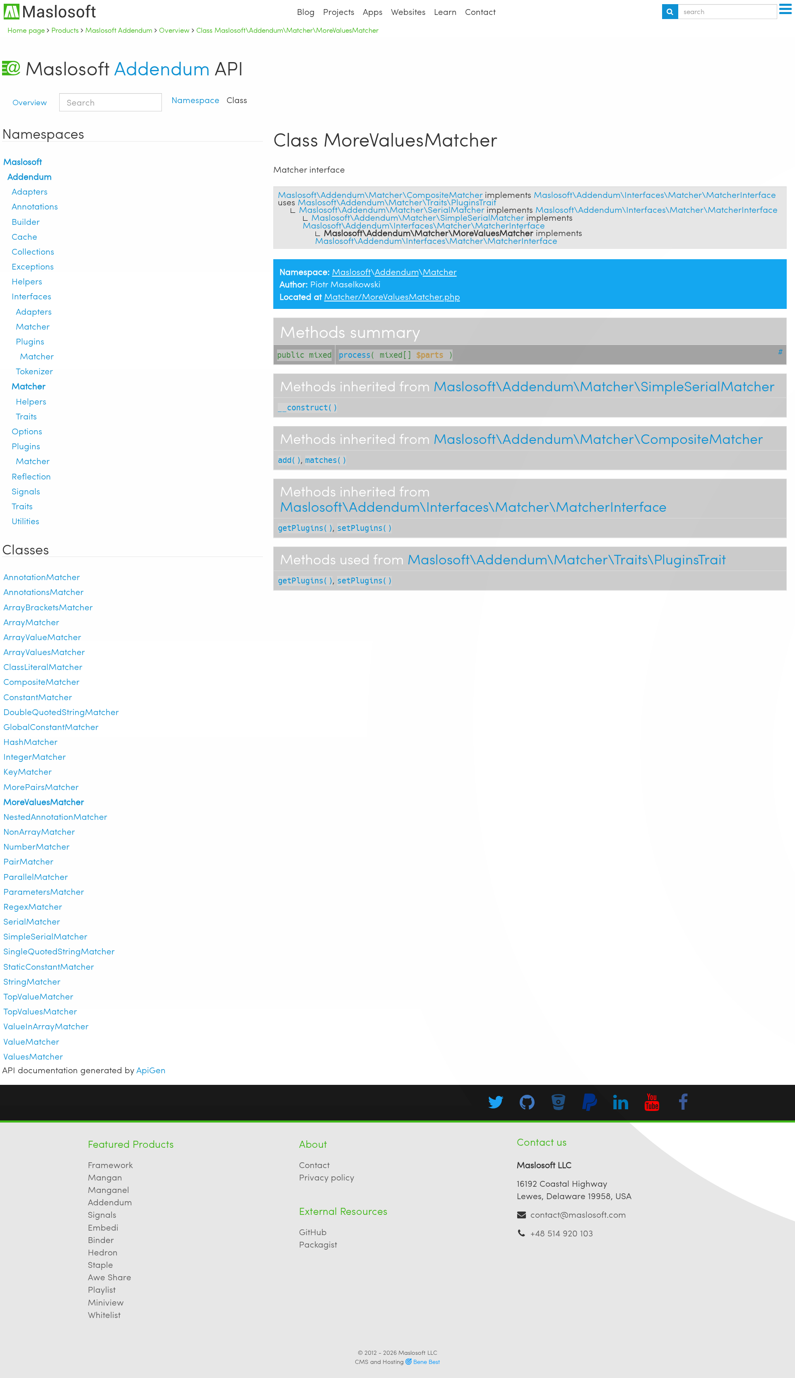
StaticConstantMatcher (48, 966)
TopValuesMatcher (40, 1011)
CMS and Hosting (397, 1361)
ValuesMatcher (33, 1056)
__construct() (307, 407)
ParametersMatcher (43, 891)
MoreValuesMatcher (43, 801)
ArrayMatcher (31, 622)
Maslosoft (22, 161)
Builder (26, 221)
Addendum (162, 68)
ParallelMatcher (35, 876)
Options (27, 431)
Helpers (27, 281)
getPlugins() (305, 528)
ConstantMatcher (37, 697)
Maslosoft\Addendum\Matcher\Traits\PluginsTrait (566, 558)
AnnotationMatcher (41, 577)
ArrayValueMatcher (42, 637)
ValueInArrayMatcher (46, 1026)
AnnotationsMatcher (43, 591)
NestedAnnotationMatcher (55, 816)
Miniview (106, 1302)
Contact (480, 11)
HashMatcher (30, 741)
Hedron (103, 1252)
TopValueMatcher (38, 996)
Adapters (30, 191)
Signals (26, 491)
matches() (325, 460)
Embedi (103, 1227)
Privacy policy (326, 1177)
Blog (306, 11)
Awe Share (109, 1277)
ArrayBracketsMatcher (48, 607)
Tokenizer (34, 371)
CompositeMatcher (41, 681)
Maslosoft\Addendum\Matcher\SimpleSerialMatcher (604, 385)
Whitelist (104, 1314)
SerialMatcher (31, 921)
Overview (29, 101)
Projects (338, 11)
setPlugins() (364, 528)
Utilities (25, 521)
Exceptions (33, 266)
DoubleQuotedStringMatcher (61, 712)
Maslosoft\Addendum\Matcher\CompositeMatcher (598, 438)
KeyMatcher (27, 771)
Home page (26, 30)
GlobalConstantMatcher (51, 726)
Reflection (31, 476)
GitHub (313, 1232)
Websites (408, 11)
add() (289, 460)
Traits (26, 416)
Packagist (318, 1244)
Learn (445, 11)
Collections (33, 251)
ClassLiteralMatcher (42, 666)
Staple (100, 1264)
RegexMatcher (32, 906)
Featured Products (131, 1144)
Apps (373, 11)
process (355, 355)
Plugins (30, 341)
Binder (101, 1239)
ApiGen (151, 1070)
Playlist (102, 1289)
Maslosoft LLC (417, 1352)
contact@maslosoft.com (578, 1214)
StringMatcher (31, 981)
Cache (24, 236)
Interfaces (31, 296)
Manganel (108, 1189)
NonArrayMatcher (39, 831)
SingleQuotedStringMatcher (59, 951)
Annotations (35, 206)
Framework (110, 1165)
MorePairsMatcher (41, 787)
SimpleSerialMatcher (45, 936)
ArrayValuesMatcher (44, 652)
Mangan (105, 1177)
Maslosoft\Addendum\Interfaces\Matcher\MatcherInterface (473, 506)
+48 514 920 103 (561, 1233)
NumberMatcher (36, 846)
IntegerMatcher (34, 756)
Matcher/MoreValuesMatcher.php (392, 296)
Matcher (33, 326)
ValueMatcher (31, 1041)
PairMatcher (28, 861)
